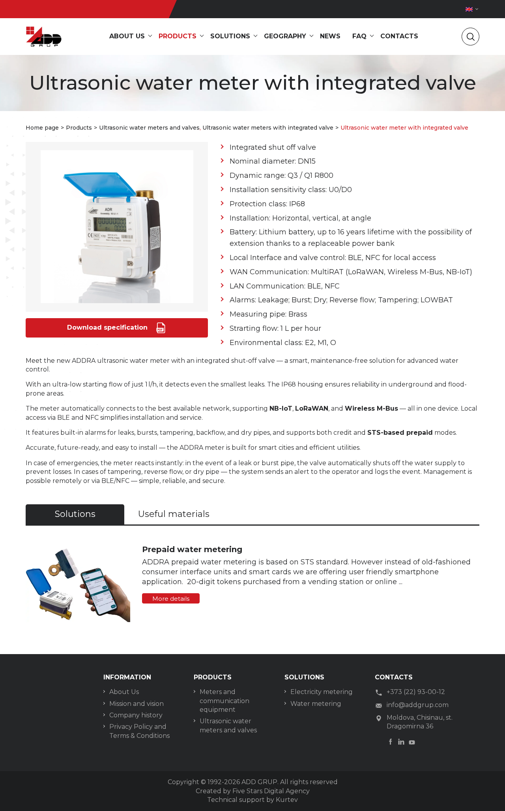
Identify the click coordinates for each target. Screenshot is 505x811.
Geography (285, 36)
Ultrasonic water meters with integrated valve (267, 127)
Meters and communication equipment (224, 700)
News (330, 36)
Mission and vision (136, 703)
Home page (42, 127)
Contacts (399, 36)
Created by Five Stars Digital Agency (253, 791)
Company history (136, 715)
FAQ (359, 36)
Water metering (315, 703)
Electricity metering (321, 692)
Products (177, 36)
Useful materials (173, 514)
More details (170, 598)
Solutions (230, 36)
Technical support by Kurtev (252, 799)
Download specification (108, 327)
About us (127, 36)
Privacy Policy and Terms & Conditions (139, 731)
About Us (124, 692)
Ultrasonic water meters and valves (149, 127)
